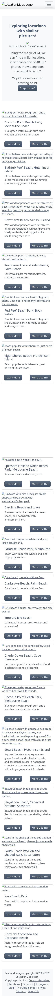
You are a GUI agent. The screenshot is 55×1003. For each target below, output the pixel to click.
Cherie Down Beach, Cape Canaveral (22, 657)
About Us (33, 991)
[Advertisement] (27, 419)
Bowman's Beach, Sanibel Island (27, 220)
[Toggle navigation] (49, 4)
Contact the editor (39, 980)
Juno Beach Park (15, 896)
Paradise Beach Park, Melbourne (27, 549)
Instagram (42, 984)
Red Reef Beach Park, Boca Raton (23, 312)
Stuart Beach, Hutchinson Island (27, 749)
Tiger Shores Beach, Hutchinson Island (27, 357)
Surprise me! (27, 88)
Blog (11, 987)
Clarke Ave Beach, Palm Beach (25, 583)
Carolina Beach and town (22, 507)
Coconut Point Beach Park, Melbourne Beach (23, 124)
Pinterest (28, 984)
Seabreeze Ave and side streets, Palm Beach (26, 267)
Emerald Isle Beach (17, 618)
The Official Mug (25, 987)
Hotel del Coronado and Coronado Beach (21, 936)
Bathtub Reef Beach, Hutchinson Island (27, 169)
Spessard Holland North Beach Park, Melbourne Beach (26, 467)
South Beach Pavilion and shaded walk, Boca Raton (22, 853)
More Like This (40, 144)
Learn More (13, 144)
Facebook (14, 984)
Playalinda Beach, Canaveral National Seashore (24, 804)
